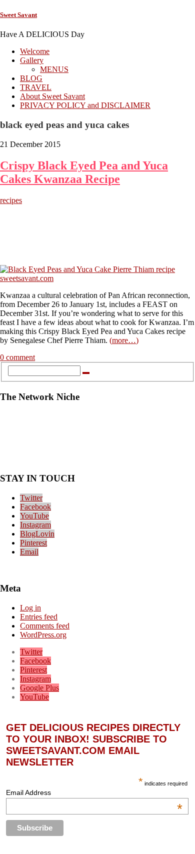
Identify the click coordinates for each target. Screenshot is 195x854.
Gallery (32, 60)
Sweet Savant (18, 14)
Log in (30, 608)
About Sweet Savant (52, 96)
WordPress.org (43, 634)
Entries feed (39, 616)
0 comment (17, 357)
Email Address (94, 792)
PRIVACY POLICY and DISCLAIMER (85, 105)
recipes (11, 200)
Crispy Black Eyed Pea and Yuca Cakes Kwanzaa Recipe (84, 172)
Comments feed (45, 626)
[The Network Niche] (97, 459)
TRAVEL (36, 87)
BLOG (31, 78)
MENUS (54, 69)
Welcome (35, 51)
